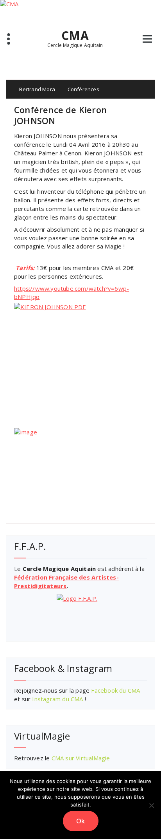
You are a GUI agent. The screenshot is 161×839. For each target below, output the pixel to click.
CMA (75, 36)
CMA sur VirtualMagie (81, 758)
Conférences (83, 89)
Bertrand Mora (36, 89)
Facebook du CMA (115, 690)
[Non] (151, 805)
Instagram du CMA (57, 699)
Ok (80, 821)
